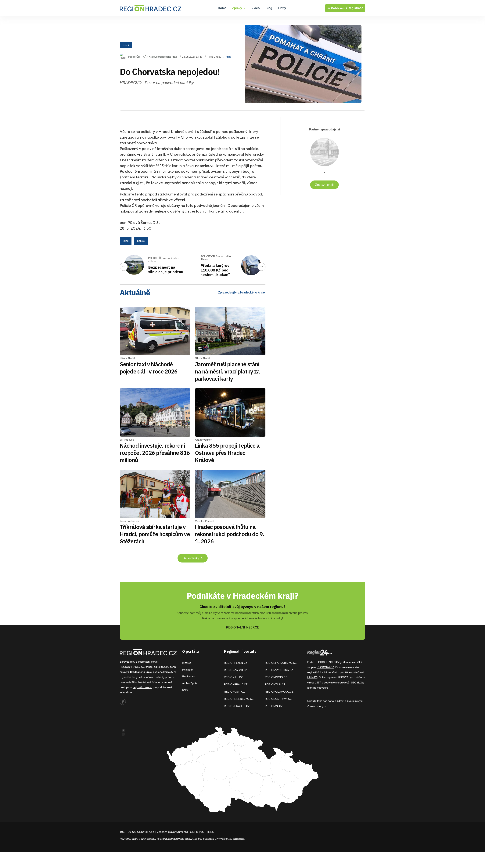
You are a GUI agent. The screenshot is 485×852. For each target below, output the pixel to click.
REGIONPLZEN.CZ (235, 662)
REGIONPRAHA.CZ (236, 684)
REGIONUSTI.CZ (234, 691)
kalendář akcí (146, 677)
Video (255, 8)
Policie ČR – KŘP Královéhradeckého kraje (153, 56)
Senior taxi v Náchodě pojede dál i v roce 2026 (149, 367)
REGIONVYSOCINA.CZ (279, 670)
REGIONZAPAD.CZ (235, 670)
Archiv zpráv (189, 683)
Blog (268, 8)
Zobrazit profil (324, 184)
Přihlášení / (338, 8)
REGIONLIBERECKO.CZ (239, 698)
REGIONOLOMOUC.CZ (279, 691)
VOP (203, 831)
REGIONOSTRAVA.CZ (278, 698)
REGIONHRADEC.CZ (237, 706)
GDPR (194, 831)
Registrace (355, 8)
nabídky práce (164, 677)
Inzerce (186, 662)
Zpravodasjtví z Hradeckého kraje (241, 292)
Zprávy (237, 8)
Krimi (126, 44)
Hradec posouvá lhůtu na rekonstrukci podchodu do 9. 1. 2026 (229, 534)
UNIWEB (312, 677)
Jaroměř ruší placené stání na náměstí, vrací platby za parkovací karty (227, 371)
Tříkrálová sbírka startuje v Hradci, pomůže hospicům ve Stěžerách (155, 534)
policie (141, 240)
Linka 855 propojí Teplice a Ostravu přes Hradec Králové (227, 453)
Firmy (282, 8)
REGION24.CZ (274, 706)
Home (222, 8)
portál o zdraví (336, 700)
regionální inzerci (142, 687)
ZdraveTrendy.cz (317, 706)
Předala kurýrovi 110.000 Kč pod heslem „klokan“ (215, 270)
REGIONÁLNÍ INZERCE (242, 627)
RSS (185, 690)
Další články (191, 558)
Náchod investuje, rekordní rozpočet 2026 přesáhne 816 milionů (155, 453)
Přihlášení (188, 669)
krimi (125, 240)
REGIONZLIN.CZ (275, 684)
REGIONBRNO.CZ (276, 677)
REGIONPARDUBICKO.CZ (281, 662)
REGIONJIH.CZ (233, 677)
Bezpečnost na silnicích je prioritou (165, 269)
